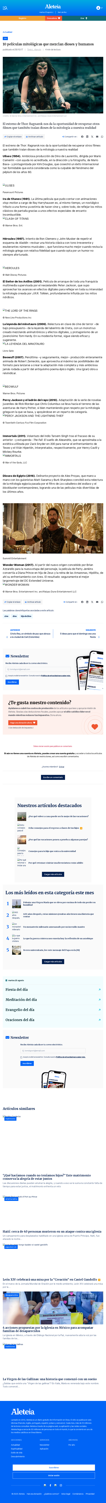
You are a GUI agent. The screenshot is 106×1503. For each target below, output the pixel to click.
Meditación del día (21, 1000)
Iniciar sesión (53, 1475)
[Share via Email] (97, 137)
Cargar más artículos (53, 874)
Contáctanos (78, 1494)
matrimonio (10, 1118)
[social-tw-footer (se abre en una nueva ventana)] (55, 1485)
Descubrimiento (18, 1456)
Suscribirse (54, 1467)
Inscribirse (12, 682)
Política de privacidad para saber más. (56, 675)
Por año (71, 1445)
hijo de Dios (26, 616)
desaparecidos (12, 1295)
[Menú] (20, 8)
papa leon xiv (11, 1247)
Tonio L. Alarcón (34, 49)
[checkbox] (6, 676)
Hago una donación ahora (21, 722)
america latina (11, 1199)
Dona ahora (52, 18)
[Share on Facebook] (82, 137)
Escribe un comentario (53, 777)
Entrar (61, 766)
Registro (22, 18)
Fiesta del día (17, 989)
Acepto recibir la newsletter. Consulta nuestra (39, 676)
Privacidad (90, 1494)
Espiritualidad (16, 1449)
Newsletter (44, 1445)
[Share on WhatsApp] (102, 137)
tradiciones (10, 1346)
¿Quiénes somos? (51, 1494)
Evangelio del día (20, 1010)
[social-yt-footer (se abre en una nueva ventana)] (45, 1485)
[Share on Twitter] (92, 137)
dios (15, 616)
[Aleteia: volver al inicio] (53, 6)
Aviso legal (65, 1494)
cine (6, 616)
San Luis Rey (62, 12)
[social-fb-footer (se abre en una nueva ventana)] (50, 1485)
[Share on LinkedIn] (87, 137)
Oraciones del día (20, 1020)
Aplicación (44, 1449)
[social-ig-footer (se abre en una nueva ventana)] (61, 1485)
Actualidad (7, 32)
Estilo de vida (16, 1452)
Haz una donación (34, 1494)
